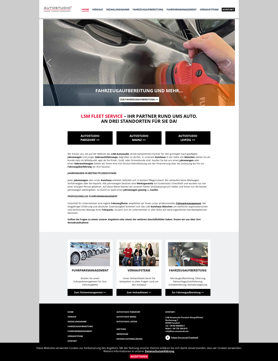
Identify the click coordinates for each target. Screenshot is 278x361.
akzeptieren (139, 356)
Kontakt (228, 9)
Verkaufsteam (209, 9)
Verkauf (97, 9)
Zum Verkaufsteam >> (139, 292)
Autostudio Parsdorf (128, 312)
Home (85, 9)
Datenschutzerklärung (159, 351)
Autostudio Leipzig (126, 321)
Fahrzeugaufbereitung (148, 9)
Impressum (122, 334)
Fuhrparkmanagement (182, 9)
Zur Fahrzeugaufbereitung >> (139, 99)
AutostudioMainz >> (139, 138)
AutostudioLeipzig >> (187, 138)
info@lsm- (170, 331)
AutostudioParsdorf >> (90, 138)
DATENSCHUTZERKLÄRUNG (129, 339)
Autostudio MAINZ (126, 316)
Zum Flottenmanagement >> (90, 292)
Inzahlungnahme (117, 9)
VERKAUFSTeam (75, 336)
